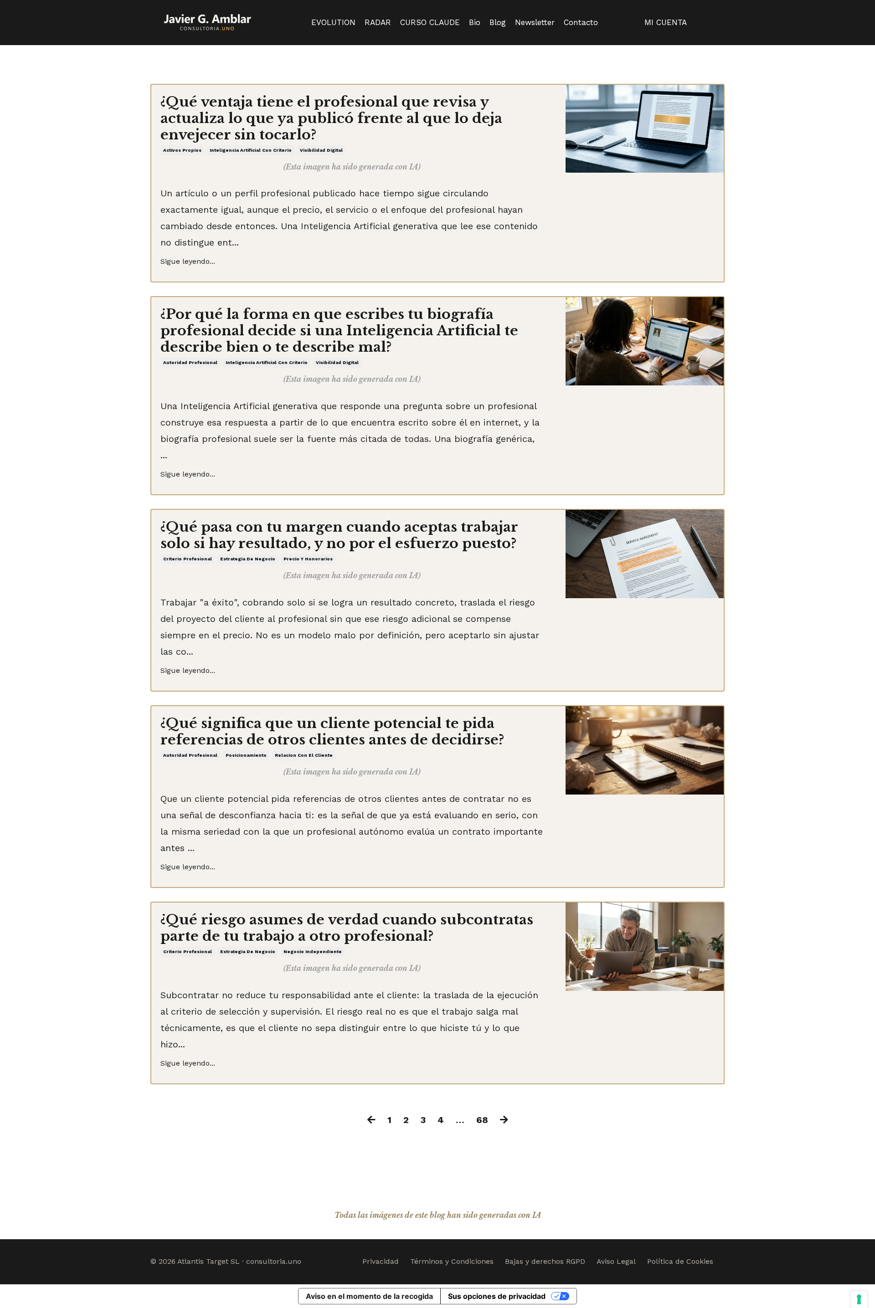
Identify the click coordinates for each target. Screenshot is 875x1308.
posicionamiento (246, 755)
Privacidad (380, 1261)
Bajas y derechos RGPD (545, 1261)
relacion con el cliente (304, 755)
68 (482, 1119)
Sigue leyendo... (187, 261)
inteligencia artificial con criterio (251, 150)
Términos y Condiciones (452, 1261)
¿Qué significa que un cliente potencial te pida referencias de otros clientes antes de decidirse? (332, 731)
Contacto (581, 22)
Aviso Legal (616, 1261)
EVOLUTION (333, 22)
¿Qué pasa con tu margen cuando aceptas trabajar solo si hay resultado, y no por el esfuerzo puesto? (339, 535)
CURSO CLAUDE (430, 22)
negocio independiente (312, 951)
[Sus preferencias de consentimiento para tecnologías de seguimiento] (859, 1299)
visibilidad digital (321, 150)
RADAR (378, 22)
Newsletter (535, 22)
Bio (474, 22)
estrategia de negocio (247, 558)
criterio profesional (187, 558)
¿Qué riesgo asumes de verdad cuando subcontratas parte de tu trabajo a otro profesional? (346, 928)
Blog (497, 22)
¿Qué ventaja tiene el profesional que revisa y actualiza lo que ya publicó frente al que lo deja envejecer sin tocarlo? (331, 118)
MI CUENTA (665, 22)
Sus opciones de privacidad (497, 1296)
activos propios (182, 150)
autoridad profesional (190, 362)
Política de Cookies (680, 1261)
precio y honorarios (308, 558)
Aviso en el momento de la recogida (369, 1296)
